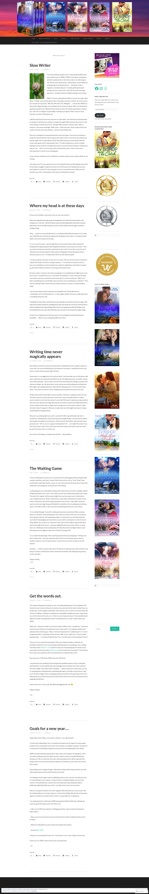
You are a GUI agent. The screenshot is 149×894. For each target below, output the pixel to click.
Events (99, 38)
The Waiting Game (46, 468)
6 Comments (46, 210)
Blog (55, 38)
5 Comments (44, 472)
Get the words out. (46, 596)
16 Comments (48, 360)
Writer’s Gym (46, 647)
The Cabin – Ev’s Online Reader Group (44, 42)
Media (107, 38)
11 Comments (45, 69)
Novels (63, 38)
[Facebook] (97, 88)
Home (33, 38)
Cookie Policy (34, 891)
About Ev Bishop (44, 38)
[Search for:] (107, 629)
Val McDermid (54, 650)
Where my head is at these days (57, 205)
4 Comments (47, 600)
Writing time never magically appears (46, 354)
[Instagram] (101, 88)
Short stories (88, 38)
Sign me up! (100, 115)
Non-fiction (75, 38)
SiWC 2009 (39, 830)
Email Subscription (101, 96)
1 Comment (47, 733)
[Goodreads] (105, 88)
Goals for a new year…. (49, 728)
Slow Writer (40, 65)
